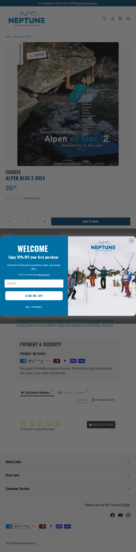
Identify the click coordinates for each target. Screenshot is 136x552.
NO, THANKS (34, 307)
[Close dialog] (131, 240)
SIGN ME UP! (34, 296)
